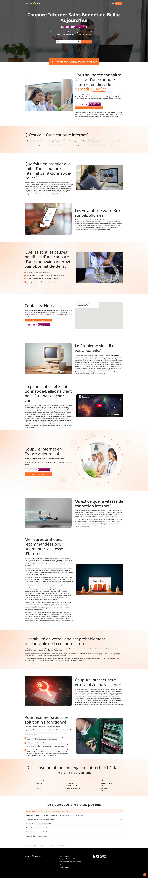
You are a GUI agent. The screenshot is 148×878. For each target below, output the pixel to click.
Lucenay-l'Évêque (107, 783)
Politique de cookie (64, 867)
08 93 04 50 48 (73, 27)
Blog (113, 3)
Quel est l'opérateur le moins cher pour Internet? (40, 819)
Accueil (108, 3)
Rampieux (105, 791)
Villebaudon (40, 786)
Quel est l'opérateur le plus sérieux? (36, 828)
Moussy (69, 781)
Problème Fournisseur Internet (76, 62)
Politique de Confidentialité (67, 859)
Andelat (104, 788)
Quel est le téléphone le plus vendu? (36, 836)
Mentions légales (64, 856)
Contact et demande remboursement (70, 861)
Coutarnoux (70, 791)
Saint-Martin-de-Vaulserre (74, 786)
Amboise (39, 788)
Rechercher (86, 41)
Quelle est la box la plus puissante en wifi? (38, 824)
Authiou (39, 783)
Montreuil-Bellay (42, 781)
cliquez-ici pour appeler (89, 108)
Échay (104, 781)
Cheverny (40, 791)
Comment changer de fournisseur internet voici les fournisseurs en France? (48, 811)
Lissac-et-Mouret (72, 783)
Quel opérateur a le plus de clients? (36, 832)
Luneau (104, 786)
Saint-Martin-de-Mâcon (73, 788)
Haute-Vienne (34, 846)
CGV (60, 864)
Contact (118, 3)
